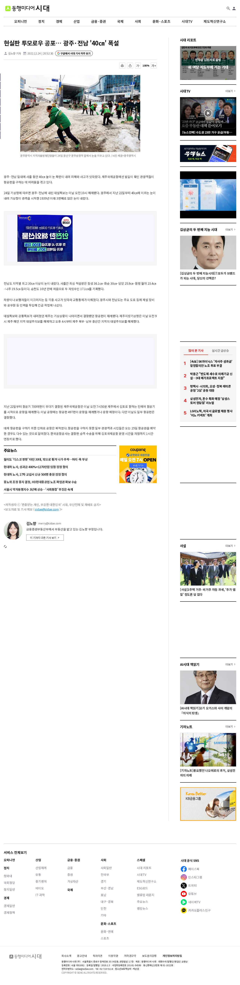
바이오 (39, 888)
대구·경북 (107, 901)
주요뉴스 (142, 901)
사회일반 (106, 867)
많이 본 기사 (195, 350)
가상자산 (72, 881)
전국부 (105, 874)
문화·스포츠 (161, 21)
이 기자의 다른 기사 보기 (43, 537)
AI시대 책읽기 (190, 664)
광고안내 (82, 956)
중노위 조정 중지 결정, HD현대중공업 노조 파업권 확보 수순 (40, 482)
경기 (103, 881)
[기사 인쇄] (122, 66)
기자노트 (186, 726)
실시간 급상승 (220, 350)
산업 (77, 21)
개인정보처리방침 (172, 955)
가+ (154, 65)
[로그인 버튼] (234, 8)
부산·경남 (107, 888)
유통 (38, 874)
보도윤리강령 (149, 956)
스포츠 (105, 938)
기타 (103, 915)
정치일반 (9, 889)
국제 (120, 21)
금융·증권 (98, 21)
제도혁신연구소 (215, 21)
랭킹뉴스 (142, 908)
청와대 (8, 876)
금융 (70, 867)
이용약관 (113, 955)
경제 (59, 21)
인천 (103, 908)
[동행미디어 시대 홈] (27, 8)
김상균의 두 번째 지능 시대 (198, 229)
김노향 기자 (14, 53)
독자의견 (97, 956)
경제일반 (9, 905)
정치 (41, 21)
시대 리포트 (188, 39)
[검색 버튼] (228, 8)
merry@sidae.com (49, 523)
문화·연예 (107, 931)
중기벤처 (40, 881)
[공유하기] (130, 66)
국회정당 (9, 882)
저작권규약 (130, 955)
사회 (138, 21)
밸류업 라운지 (145, 895)
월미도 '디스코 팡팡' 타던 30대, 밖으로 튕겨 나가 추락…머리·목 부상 (46, 459)
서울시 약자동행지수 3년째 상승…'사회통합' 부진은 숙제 (38, 489)
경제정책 (9, 912)
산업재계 (40, 867)
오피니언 (20, 21)
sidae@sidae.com (47, 509)
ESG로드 (142, 888)
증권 (70, 874)
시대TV (187, 21)
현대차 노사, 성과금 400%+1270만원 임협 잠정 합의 (36, 467)
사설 (183, 545)
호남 (103, 895)
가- (138, 65)
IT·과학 (40, 895)
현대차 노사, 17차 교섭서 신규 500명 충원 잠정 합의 (35, 474)
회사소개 (66, 956)
